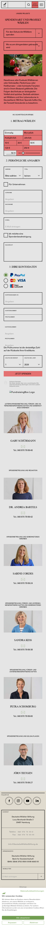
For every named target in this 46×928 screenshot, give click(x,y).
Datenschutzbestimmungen (32, 891)
